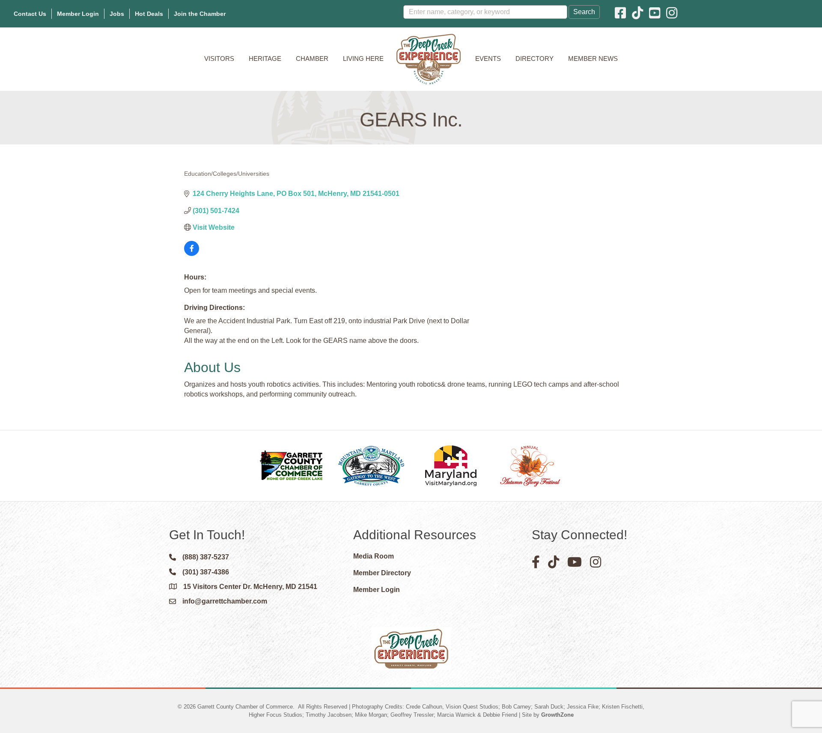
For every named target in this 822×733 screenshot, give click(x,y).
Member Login (78, 13)
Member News (593, 58)
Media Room (373, 556)
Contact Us (30, 13)
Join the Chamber (200, 13)
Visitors (219, 58)
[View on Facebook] (191, 253)
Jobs (117, 13)
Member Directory (382, 573)
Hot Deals (149, 13)
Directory (534, 58)
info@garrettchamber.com (224, 601)
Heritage (265, 58)
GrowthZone (557, 715)
